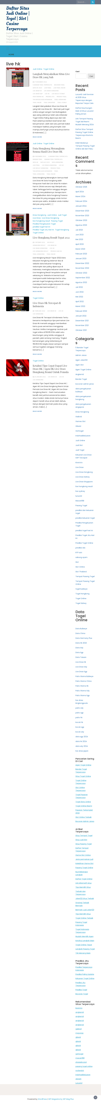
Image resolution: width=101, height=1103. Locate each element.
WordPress (42, 1099)
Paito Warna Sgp (83, 695)
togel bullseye (81, 589)
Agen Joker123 (81, 360)
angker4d (80, 1012)
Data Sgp (79, 652)
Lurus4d (79, 1083)
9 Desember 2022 (40, 156)
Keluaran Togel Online (85, 978)
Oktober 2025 (81, 187)
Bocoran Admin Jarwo (85, 821)
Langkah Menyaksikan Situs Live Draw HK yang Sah (51, 75)
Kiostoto (79, 462)
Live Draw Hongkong (51, 91)
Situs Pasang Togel (84, 844)
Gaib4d (79, 416)
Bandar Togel (81, 379)
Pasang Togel (57, 221)
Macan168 (80, 501)
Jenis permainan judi (84, 859)
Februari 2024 (81, 201)
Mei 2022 (79, 296)
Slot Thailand (81, 571)
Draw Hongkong (39, 215)
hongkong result (39, 245)
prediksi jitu (50, 97)
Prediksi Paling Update (85, 974)
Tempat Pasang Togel (85, 576)
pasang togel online (84, 1066)
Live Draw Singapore (84, 481)
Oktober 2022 (81, 273)
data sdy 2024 (82, 746)
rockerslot (80, 1070)
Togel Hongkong (62, 230)
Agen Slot (80, 365)
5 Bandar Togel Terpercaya (42, 85)
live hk (47, 94)
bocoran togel (59, 85)
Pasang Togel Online (84, 867)
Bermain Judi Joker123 (85, 910)
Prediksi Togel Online (84, 543)
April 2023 (80, 244)
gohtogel (79, 1054)
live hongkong (38, 314)
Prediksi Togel (81, 989)
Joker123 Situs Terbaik (85, 898)
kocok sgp (80, 727)
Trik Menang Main (83, 953)
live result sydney (58, 94)
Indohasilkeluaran (83, 435)
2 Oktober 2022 (39, 242)
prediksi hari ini (56, 251)
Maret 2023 (80, 249)
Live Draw (37, 218)
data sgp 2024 (82, 736)
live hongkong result (41, 221)
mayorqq (79, 1033)
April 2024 (80, 191)
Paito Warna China (84, 681)
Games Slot (80, 421)
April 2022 (80, 301)
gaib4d (79, 1029)
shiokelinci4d (81, 1062)
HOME (11, 54)
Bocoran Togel (82, 994)
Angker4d (80, 374)
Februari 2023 (81, 254)
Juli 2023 (79, 230)
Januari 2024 (81, 206)
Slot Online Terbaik (84, 817)
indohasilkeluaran (83, 1074)
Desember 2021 (82, 320)
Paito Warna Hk (82, 686)
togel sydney (62, 102)
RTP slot (79, 552)
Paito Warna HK (38, 97)
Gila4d (78, 426)
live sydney (80, 491)
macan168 (80, 1058)
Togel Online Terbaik (84, 918)
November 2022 (82, 268)
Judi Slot (79, 445)
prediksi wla (80, 548)
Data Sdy (79, 647)
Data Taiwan (81, 657)
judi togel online (59, 88)
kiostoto (79, 1008)
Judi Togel (62, 215)
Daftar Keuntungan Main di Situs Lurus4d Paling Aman (84, 111)
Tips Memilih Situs (83, 887)
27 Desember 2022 (40, 82)
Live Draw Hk (81, 662)
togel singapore (49, 102)
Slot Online (80, 567)
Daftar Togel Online (84, 879)
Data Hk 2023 (81, 643)
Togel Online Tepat (84, 945)
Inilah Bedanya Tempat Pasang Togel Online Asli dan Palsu (85, 146)
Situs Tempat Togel (84, 835)
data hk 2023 (37, 88)
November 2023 (82, 215)
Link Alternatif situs (84, 883)
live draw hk (37, 91)
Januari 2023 (81, 258)
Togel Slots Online (83, 802)
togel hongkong (60, 100)
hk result (50, 242)
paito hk (79, 717)
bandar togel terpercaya (53, 159)
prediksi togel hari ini (41, 227)
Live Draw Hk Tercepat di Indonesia (47, 304)
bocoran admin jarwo (85, 384)
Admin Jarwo (81, 355)
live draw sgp (37, 94)
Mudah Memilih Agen (84, 936)
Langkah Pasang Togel (85, 949)
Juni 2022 (80, 292)
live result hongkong (40, 168)
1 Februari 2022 (39, 311)
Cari (77, 71)
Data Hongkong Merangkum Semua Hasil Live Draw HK (49, 150)
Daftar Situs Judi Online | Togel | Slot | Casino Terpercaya (18, 18)
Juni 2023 (80, 234)
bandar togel (37, 159)
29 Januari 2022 (40, 377)
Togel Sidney (81, 603)
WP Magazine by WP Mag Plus (61, 1099)
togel (56, 171)
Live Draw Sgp (81, 671)
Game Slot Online (83, 855)
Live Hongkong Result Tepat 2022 (51, 237)
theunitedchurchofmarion (42, 100)
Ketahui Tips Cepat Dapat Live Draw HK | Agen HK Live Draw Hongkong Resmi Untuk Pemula (51, 369)
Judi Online (37, 69)
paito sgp (80, 712)
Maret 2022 (80, 306)
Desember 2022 (82, 263)
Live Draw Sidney (83, 477)
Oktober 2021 (81, 330)
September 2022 (83, 277)
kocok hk (79, 722)
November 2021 (82, 325)
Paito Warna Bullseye (84, 676)
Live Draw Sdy (81, 667)
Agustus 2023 (81, 225)
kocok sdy (80, 732)
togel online (37, 102)
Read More (37, 137)
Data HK (35, 162)
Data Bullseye (81, 628)
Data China (80, 633)
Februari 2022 (81, 311)
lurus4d (79, 496)
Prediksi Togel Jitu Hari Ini (43, 230)
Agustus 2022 (81, 282)
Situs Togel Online (83, 776)
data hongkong (57, 162)
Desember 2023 (82, 211)
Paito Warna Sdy (83, 690)
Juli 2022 (79, 287)
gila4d (78, 1037)
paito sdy (79, 708)
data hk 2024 (81, 741)
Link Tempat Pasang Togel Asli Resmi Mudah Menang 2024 (85, 121)
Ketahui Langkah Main (85, 940)
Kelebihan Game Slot (84, 863)
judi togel (47, 88)
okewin (78, 1079)
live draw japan (82, 751)
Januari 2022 (81, 316)
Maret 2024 (80, 196)
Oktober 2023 (81, 220)
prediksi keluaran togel (85, 518)
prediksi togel (62, 97)
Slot (77, 562)
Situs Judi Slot (81, 839)
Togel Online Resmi (84, 806)
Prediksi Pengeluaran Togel (44, 224)
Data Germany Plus (84, 638)
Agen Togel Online (83, 369)
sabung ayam (81, 557)
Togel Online (48, 69)
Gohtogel (80, 431)
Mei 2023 (79, 239)
